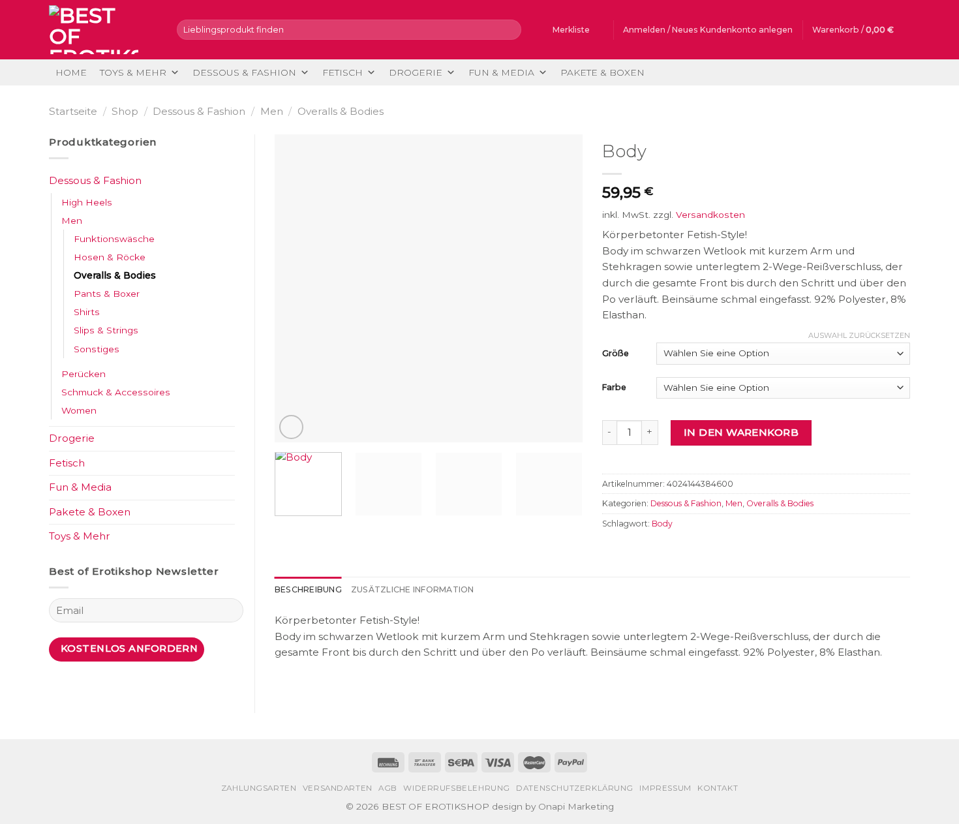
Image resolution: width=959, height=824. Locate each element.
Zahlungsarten (259, 788)
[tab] (308, 590)
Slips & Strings (106, 330)
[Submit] (509, 29)
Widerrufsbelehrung (456, 788)
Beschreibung (308, 589)
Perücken (83, 374)
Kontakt (717, 788)
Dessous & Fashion (244, 72)
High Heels (86, 202)
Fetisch (342, 72)
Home (71, 72)
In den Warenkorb (741, 432)
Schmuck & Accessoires (115, 392)
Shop (125, 111)
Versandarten (338, 788)
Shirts (87, 312)
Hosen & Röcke (109, 257)
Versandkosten (710, 214)
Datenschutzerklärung (574, 788)
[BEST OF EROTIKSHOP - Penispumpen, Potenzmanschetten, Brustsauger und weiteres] (103, 29)
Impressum (665, 788)
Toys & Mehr (133, 72)
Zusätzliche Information (412, 589)
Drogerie (415, 72)
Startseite (73, 111)
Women (79, 410)
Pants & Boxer (107, 293)
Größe (615, 353)
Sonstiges (96, 349)
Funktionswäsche (114, 239)
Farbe (614, 387)
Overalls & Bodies (340, 111)
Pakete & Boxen (602, 72)
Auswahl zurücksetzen (859, 335)
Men (271, 111)
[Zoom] (291, 427)
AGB (387, 788)
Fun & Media (501, 72)
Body (662, 523)
